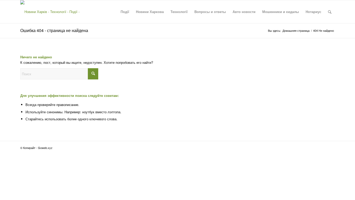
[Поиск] (330, 11)
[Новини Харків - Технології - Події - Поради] (54, 11)
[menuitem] (125, 11)
